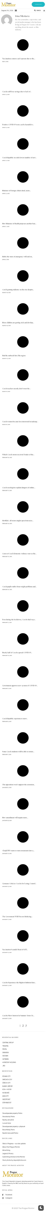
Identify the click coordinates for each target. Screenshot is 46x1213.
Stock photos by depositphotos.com (14, 1160)
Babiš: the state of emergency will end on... (17, 256)
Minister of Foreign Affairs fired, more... (16, 191)
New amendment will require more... (15, 817)
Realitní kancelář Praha (10, 1133)
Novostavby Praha (8, 1116)
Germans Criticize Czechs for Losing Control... (19, 883)
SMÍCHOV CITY (7, 1079)
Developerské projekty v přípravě (13, 1126)
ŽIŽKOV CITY (6, 1083)
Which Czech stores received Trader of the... (18, 454)
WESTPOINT (6, 1099)
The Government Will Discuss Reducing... (17, 916)
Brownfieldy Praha (8, 1130)
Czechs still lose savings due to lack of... (16, 92)
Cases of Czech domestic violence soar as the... (19, 553)
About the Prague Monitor (11, 1147)
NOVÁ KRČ (5, 1093)
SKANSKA (5, 1052)
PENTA (4, 1049)
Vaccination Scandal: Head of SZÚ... (15, 949)
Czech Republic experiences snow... (15, 718)
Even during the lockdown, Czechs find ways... (19, 619)
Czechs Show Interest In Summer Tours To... (18, 1015)
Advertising (6, 1150)
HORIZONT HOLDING (9, 1062)
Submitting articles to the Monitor (13, 1157)
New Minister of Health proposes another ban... (19, 224)
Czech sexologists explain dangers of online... (18, 487)
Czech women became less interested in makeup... (20, 421)
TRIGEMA (5, 1046)
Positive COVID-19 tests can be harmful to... (18, 125)
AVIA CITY (5, 1096)
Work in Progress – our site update (14, 1143)
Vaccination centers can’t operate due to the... (18, 59)
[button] (38, 4)
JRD (3, 1066)
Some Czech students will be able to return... (18, 751)
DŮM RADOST (6, 1102)
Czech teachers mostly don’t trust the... (16, 388)
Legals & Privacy (7, 1153)
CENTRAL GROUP (8, 1042)
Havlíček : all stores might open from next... (17, 520)
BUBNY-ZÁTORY (7, 1086)
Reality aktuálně (8, 1120)
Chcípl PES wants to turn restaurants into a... (18, 850)
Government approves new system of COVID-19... (20, 685)
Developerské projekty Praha (12, 1113)
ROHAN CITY (6, 1076)
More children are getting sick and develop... (18, 322)
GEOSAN (5, 1056)
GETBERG (5, 1059)
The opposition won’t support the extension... (18, 784)
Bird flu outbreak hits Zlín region (13, 355)
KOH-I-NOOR (6, 1089)
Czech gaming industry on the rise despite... (18, 289)
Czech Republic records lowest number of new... (19, 158)
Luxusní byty (6, 1123)
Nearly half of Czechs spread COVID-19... (17, 652)
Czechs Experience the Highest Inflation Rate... (19, 982)
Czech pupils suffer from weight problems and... (19, 586)
